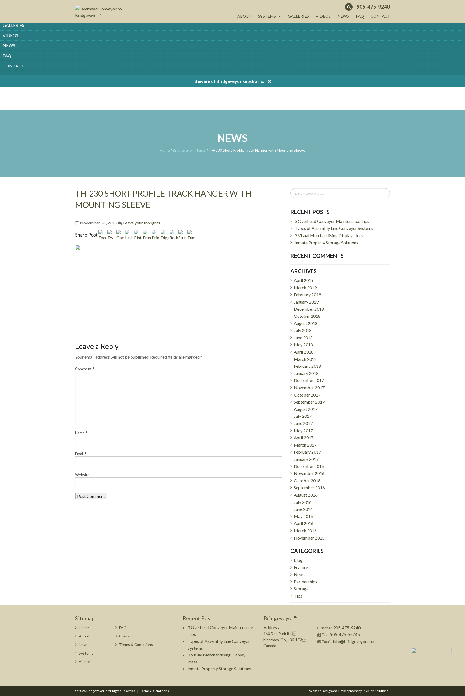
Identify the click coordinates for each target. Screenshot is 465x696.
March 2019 (305, 287)
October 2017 (307, 394)
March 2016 (305, 530)
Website (82, 474)
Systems (267, 16)
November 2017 (309, 387)
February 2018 (307, 366)
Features (302, 567)
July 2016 (303, 502)
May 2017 (303, 430)
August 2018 (306, 323)
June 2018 (303, 337)
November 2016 (309, 473)
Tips (298, 595)
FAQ (7, 55)
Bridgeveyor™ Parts (189, 150)
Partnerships (305, 581)
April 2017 (303, 437)
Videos (10, 35)
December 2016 (309, 466)
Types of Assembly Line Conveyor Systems (334, 228)
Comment (84, 368)
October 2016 (307, 480)
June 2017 (303, 423)
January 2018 (306, 373)
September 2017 (309, 401)
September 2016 (309, 487)
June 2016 (303, 509)
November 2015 (309, 537)
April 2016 (303, 523)
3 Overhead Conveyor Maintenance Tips (332, 221)
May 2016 (303, 516)
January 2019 (306, 301)
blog (298, 560)
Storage (301, 588)
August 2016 (306, 494)
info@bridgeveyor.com (354, 641)
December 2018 (309, 309)
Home (165, 150)
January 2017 (306, 459)
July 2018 (303, 330)
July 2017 (303, 416)
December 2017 (309, 380)
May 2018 (303, 344)
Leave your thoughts (141, 222)
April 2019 (303, 280)
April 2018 (303, 351)
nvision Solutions (376, 691)
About (244, 16)
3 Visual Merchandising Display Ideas (329, 235)
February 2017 (307, 451)
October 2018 (307, 316)
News (9, 45)
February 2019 (307, 294)
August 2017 (306, 409)
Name (81, 432)
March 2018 (305, 359)
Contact (13, 65)
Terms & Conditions (136, 644)
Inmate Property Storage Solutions (326, 242)
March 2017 (305, 444)
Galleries (13, 25)
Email (80, 453)
